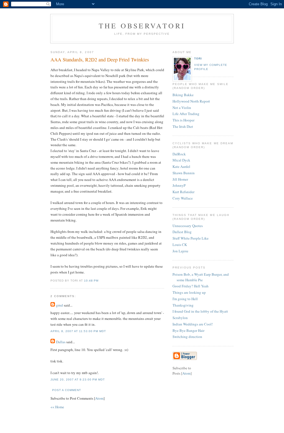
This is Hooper (183, 120)
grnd (59, 305)
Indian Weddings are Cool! (193, 324)
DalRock (179, 153)
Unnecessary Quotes (188, 225)
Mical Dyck (181, 160)
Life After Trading (186, 113)
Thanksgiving (183, 305)
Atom (99, 398)
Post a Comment (66, 390)
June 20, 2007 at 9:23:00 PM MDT (77, 379)
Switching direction (187, 336)
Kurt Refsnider (183, 191)
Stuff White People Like (191, 238)
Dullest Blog (182, 231)
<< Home (57, 406)
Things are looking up (189, 292)
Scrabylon (180, 317)
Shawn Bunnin (184, 172)
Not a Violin (182, 107)
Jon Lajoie (180, 250)
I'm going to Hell (185, 298)
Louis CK (180, 244)
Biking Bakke (183, 94)
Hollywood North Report (191, 101)
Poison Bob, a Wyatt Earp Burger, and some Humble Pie (201, 277)
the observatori (142, 25)
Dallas (60, 341)
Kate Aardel (181, 166)
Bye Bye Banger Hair (188, 330)
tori (198, 58)
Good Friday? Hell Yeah (191, 285)
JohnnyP (179, 185)
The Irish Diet (183, 126)
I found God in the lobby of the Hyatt (200, 311)
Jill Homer (180, 179)
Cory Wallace (183, 198)
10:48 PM (91, 280)
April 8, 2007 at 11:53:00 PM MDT (78, 331)
